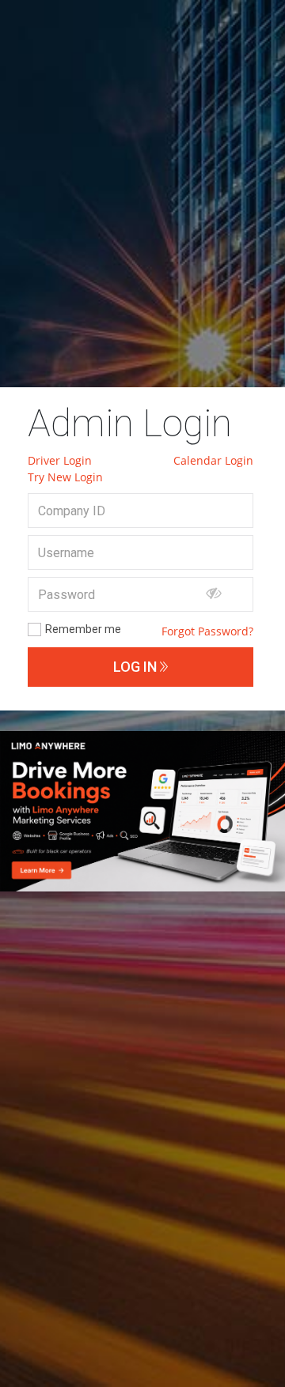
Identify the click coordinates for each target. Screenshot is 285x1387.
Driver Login (60, 460)
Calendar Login (213, 460)
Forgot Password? (207, 631)
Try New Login (65, 476)
